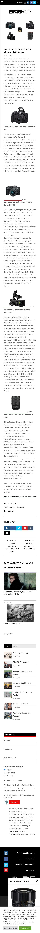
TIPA (15, 503)
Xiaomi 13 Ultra (29, 547)
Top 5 (8, 646)
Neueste (16, 646)
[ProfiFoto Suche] (38, 2)
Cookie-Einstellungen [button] (10, 928)
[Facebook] (31, 3)
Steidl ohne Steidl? (20, 703)
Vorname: (7, 740)
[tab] (8, 646)
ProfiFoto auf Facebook (26, 859)
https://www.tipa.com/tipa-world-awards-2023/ (20, 497)
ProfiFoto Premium (20, 653)
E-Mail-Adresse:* (10, 758)
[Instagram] (28, 3)
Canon (9, 503)
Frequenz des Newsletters (13, 767)
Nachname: (8, 749)
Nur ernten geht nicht (22, 683)
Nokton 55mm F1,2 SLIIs (12, 549)
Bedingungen (13, 834)
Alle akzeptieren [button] (25, 928)
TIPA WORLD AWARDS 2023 (14, 507)
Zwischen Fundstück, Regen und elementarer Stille (17, 592)
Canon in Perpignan (12, 623)
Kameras (10, 511)
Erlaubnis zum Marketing (13, 780)
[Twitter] (34, 3)
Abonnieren (30, 870)
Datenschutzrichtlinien (16, 831)
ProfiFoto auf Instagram (26, 853)
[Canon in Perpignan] (20, 621)
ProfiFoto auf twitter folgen (25, 864)
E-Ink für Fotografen (21, 662)
